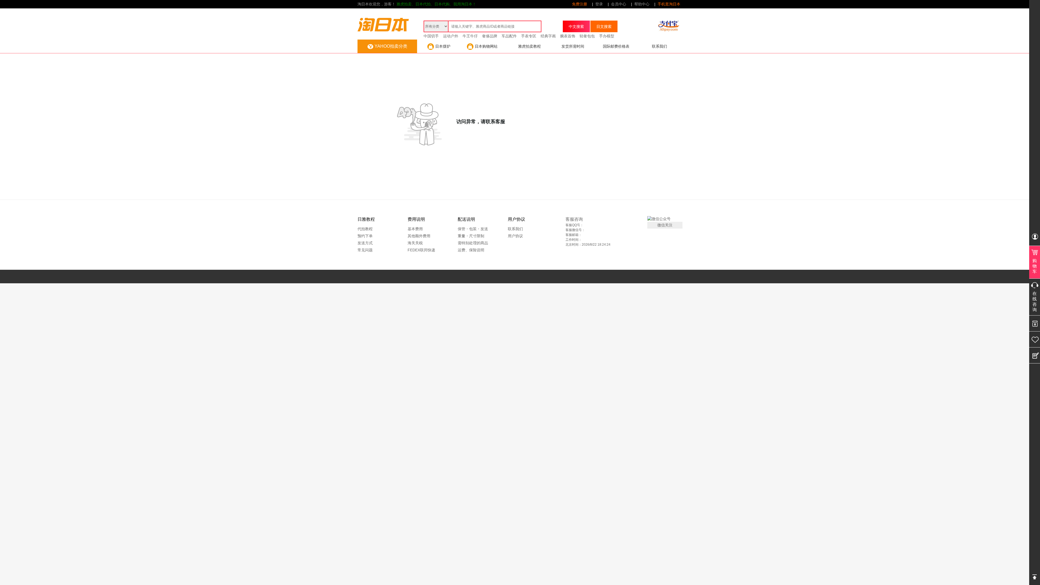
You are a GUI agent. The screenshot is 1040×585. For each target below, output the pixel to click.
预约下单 (365, 236)
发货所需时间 (572, 46)
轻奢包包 (587, 36)
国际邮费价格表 (616, 46)
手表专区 (528, 36)
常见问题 (365, 250)
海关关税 (415, 243)
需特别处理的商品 (473, 243)
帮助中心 (641, 4)
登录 (599, 4)
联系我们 (659, 46)
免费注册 (579, 4)
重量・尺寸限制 (471, 236)
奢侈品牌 (489, 36)
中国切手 (431, 36)
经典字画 (548, 36)
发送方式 (365, 243)
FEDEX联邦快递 (421, 250)
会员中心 (618, 4)
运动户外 (450, 36)
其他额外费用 (419, 236)
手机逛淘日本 (669, 4)
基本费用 (415, 229)
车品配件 (509, 36)
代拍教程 (365, 229)
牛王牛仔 (470, 36)
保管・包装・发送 (473, 229)
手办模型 (606, 36)
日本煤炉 (442, 46)
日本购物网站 (486, 46)
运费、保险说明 (471, 250)
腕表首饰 (567, 36)
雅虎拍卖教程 (529, 46)
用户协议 (515, 236)
